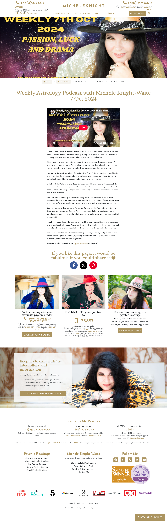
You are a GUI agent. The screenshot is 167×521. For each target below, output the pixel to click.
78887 (87, 321)
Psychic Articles (63, 82)
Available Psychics (151, 517)
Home (48, 82)
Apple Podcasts (81, 244)
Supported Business (128, 8)
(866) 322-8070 (140, 3)
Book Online (137, 14)
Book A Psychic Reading (37, 335)
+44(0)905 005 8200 (39, 319)
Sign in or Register (28, 13)
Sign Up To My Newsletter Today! (42, 394)
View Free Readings (130, 331)
